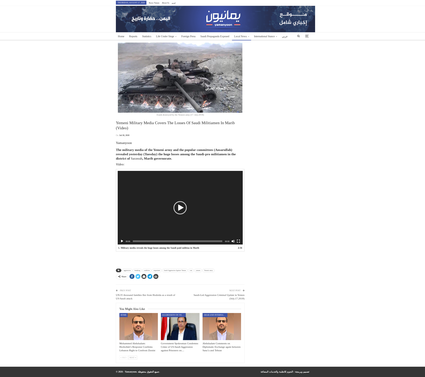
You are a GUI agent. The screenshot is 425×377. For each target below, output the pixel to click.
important (157, 270)
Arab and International (215, 315)
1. (158, 248)
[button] (180, 207)
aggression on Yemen (174, 315)
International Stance (264, 36)
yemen (198, 270)
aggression (127, 270)
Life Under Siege (165, 36)
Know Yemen (154, 3)
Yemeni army (208, 270)
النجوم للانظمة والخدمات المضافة (277, 372)
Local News (240, 36)
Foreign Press (188, 36)
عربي (174, 3)
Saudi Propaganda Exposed (214, 36)
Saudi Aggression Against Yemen (175, 270)
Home (121, 36)
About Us (165, 3)
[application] (180, 208)
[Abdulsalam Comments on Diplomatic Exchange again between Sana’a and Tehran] (222, 326)
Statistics (146, 36)
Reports (133, 36)
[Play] (122, 241)
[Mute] (233, 241)
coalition (147, 270)
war (191, 270)
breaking (137, 270)
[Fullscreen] (238, 241)
